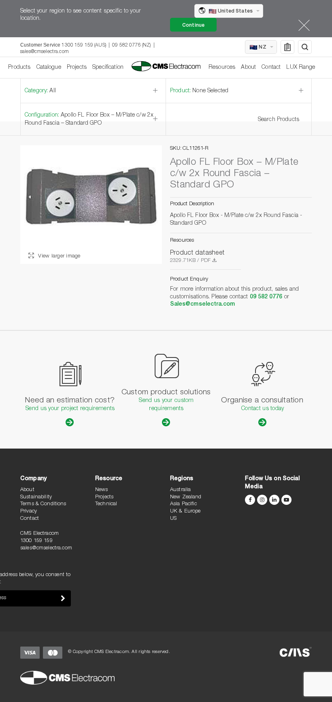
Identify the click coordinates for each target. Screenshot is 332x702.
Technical (106, 504)
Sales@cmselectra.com (202, 304)
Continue (193, 25)
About (248, 67)
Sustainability (36, 497)
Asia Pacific (183, 504)
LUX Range (300, 67)
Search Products (278, 120)
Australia (180, 490)
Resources (222, 67)
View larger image (58, 256)
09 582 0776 (266, 297)
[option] (91, 204)
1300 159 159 (36, 541)
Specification (107, 67)
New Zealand (186, 497)
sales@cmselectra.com (44, 51)
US (173, 518)
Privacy (28, 511)
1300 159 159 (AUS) (84, 45)
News (101, 490)
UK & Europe (185, 511)
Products (19, 67)
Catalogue (48, 67)
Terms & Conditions (43, 504)
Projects (77, 67)
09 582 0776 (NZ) (131, 45)
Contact (271, 67)
